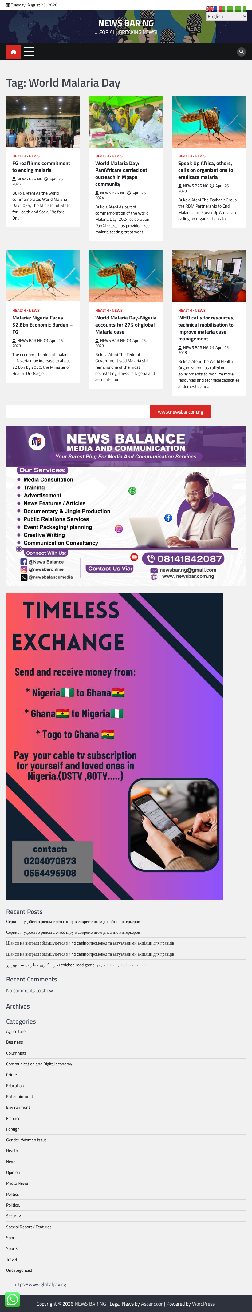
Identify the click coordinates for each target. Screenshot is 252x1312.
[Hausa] (226, 8)
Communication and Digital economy (39, 1064)
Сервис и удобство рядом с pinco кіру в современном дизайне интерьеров (73, 921)
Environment (18, 1107)
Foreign (13, 1129)
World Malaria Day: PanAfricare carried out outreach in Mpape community (121, 174)
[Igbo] (234, 8)
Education (15, 1086)
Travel (11, 1259)
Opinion (13, 1172)
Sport (11, 1238)
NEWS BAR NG (126, 23)
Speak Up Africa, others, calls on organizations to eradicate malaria (205, 170)
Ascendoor (152, 1303)
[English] (210, 8)
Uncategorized (19, 1270)
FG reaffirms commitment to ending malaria (41, 167)
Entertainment (19, 1096)
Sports (12, 1248)
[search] (241, 52)
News (34, 156)
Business (14, 1042)
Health (19, 156)
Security (13, 1216)
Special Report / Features (29, 1227)
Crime (11, 1075)
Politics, (13, 1205)
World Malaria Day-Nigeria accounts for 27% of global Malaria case (125, 324)
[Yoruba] (242, 8)
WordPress (203, 1303)
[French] (218, 8)
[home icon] (13, 52)
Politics (12, 1194)
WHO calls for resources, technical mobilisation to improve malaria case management (206, 328)
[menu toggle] (29, 51)
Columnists (16, 1053)
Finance (13, 1118)
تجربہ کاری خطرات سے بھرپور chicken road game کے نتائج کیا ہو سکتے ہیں (76, 965)
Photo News (17, 1183)
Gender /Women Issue (26, 1140)
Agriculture (16, 1031)
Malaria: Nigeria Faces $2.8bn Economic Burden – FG (42, 324)
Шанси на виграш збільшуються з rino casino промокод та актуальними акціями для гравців (90, 943)
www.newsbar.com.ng (180, 411)
